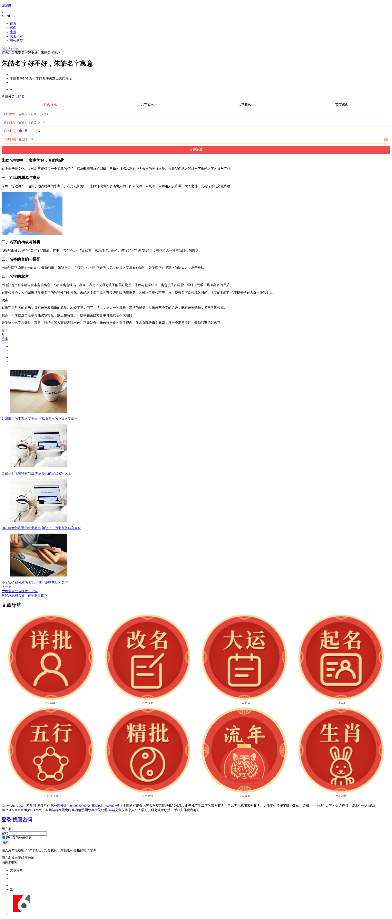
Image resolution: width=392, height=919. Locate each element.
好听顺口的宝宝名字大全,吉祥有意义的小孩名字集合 (40, 419)
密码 (5, 833)
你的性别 (10, 130)
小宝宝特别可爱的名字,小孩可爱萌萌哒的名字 (35, 582)
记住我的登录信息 (19, 838)
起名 (13, 27)
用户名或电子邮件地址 (18, 858)
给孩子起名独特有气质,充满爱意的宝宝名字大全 (36, 473)
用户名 (6, 829)
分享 (5, 339)
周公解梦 (16, 40)
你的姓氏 (10, 114)
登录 (6, 819)
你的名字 (10, 122)
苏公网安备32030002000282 (70, 805)
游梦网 (6, 5)
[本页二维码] (21, 914)
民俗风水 (16, 36)
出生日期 (10, 139)
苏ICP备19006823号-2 (106, 805)
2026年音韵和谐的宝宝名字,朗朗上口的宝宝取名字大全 (41, 528)
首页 (13, 23)
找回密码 (22, 819)
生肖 (13, 32)
